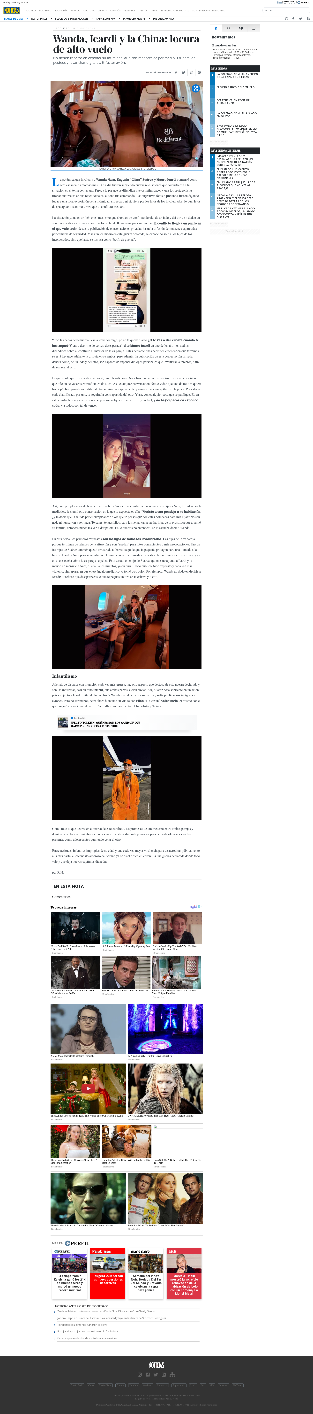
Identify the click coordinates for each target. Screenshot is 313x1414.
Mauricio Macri (134, 18)
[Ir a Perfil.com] (303, 2)
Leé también (80, 718)
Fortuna (120, 1385)
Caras (91, 1385)
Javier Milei (39, 18)
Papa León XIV (106, 18)
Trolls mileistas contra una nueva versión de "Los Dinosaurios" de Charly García (106, 1311)
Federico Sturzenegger (72, 18)
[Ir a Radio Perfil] (286, 2)
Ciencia (102, 10)
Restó (143, 10)
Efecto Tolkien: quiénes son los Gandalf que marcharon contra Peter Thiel (105, 724)
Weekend (147, 1385)
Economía (60, 10)
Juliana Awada (163, 18)
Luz (203, 1385)
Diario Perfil (77, 1385)
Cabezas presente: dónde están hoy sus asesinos (87, 1338)
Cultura (89, 10)
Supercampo (179, 1385)
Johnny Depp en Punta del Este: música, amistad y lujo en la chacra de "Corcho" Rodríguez (111, 1318)
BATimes (237, 1385)
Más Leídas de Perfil (225, 151)
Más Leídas (219, 68)
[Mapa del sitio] (172, 1374)
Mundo (75, 10)
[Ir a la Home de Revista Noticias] (12, 10)
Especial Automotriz (175, 10)
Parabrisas (162, 1385)
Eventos (129, 10)
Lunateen (223, 1385)
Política (30, 10)
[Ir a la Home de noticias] (156, 1365)
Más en (57, 1243)
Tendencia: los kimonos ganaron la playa (82, 1325)
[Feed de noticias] (309, 19)
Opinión (115, 10)
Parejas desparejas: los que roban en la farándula (87, 1331)
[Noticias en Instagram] (286, 19)
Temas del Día (14, 18)
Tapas (153, 10)
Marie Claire (105, 1385)
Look (193, 1385)
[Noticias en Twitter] (300, 19)
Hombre (133, 1385)
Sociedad (45, 10)
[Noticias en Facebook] (293, 19)
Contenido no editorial (208, 10)
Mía (212, 1385)
